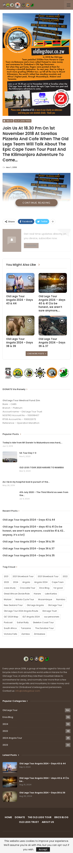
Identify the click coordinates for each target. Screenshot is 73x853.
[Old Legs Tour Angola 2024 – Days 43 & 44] (20, 283)
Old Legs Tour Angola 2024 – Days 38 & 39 (28, 541)
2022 (65, 576)
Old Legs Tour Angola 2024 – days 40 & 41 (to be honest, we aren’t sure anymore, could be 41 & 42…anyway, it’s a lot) (34, 530)
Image (9, 121)
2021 (6, 576)
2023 (6, 582)
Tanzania (26, 628)
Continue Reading (36, 202)
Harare (37, 593)
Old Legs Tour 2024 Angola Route (21, 610)
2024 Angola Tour (12, 738)
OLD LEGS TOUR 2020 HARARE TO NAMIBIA (41, 467)
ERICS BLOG (61, 817)
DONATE (20, 817)
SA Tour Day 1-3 (27, 452)
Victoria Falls (10, 634)
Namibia (60, 599)
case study (10, 587)
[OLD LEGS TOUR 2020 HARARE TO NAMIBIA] (10, 471)
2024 (11, 277)
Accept (43, 849)
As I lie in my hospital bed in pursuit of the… (26, 481)
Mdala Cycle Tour (25, 599)
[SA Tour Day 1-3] (10, 456)
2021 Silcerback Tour (23, 576)
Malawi (7, 599)
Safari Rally (23, 622)
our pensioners (51, 616)
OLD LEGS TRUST (29, 822)
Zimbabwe (39, 634)
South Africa (10, 628)
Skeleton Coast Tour (43, 622)
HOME (8, 817)
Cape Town (58, 582)
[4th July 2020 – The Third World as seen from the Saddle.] (10, 496)
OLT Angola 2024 (31, 616)
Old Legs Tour (23, 121)
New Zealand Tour (13, 605)
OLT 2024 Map (11, 616)
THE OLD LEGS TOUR (39, 817)
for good (58, 587)
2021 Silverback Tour (48, 576)
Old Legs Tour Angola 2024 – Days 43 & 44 (29, 519)
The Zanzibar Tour (44, 628)
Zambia (25, 634)
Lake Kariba (51, 593)
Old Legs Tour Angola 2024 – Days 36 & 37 (28, 548)
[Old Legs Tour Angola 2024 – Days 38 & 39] (20, 325)
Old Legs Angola (35, 605)
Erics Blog (44, 587)
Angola (26, 582)
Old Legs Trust (49, 610)
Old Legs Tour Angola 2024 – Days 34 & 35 (29, 555)
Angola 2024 (41, 582)
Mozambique (45, 599)
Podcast (8, 622)
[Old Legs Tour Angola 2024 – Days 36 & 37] (53, 325)
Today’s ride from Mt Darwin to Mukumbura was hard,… (32, 442)
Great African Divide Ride (17, 593)
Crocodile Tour (27, 587)
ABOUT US (48, 822)
